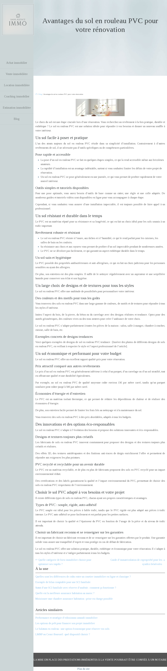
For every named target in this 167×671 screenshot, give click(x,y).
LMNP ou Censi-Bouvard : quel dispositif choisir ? (62, 634)
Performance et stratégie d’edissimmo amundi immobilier (66, 617)
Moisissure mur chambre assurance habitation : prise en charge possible (74, 598)
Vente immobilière (17, 74)
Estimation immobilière (17, 107)
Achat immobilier (16, 62)
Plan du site (83, 668)
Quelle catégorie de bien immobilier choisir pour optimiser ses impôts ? (64, 561)
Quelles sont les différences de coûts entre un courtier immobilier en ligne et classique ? (83, 576)
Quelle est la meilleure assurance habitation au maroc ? (64, 593)
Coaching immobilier (16, 96)
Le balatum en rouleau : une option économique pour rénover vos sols (72, 628)
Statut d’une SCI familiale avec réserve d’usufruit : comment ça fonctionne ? (75, 587)
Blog (17, 119)
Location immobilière (17, 85)
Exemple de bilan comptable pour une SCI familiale (63, 582)
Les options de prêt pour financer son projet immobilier (65, 623)
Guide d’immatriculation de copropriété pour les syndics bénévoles (136, 561)
